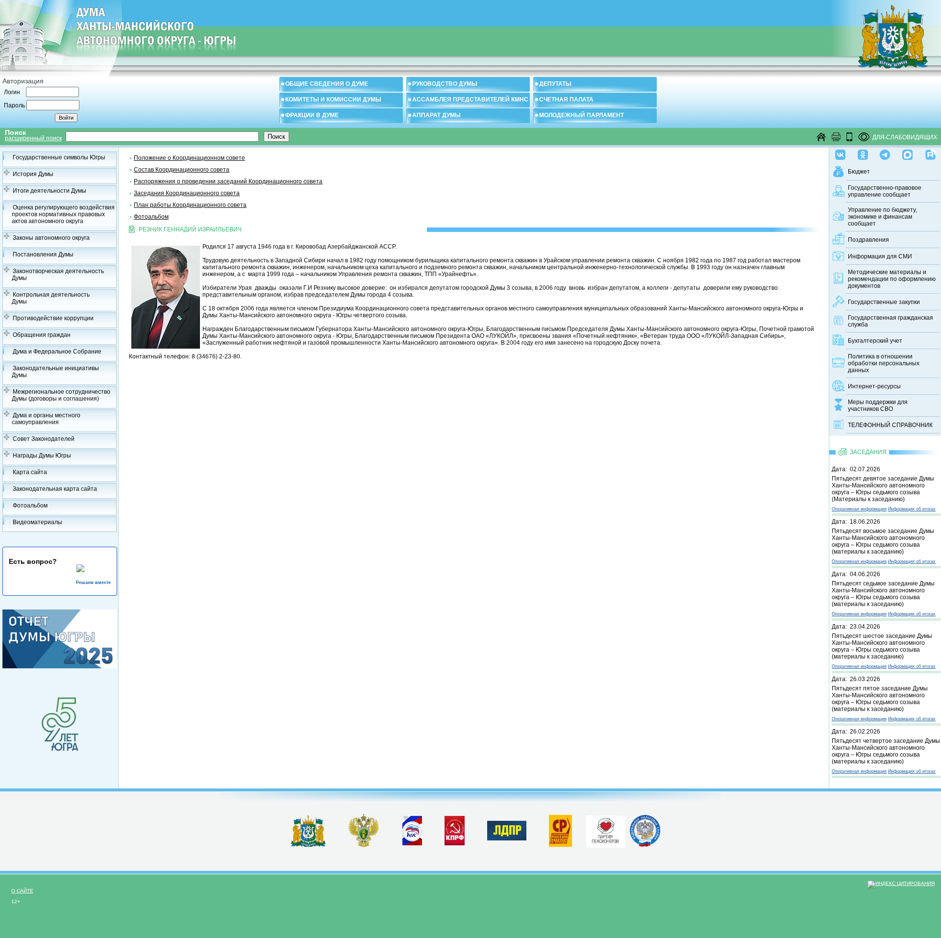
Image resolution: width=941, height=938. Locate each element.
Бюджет (859, 171)
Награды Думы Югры (42, 455)
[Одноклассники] (863, 152)
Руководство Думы (444, 83)
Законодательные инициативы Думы (55, 372)
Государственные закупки (884, 302)
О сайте (22, 890)
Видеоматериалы (37, 522)
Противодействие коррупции (53, 318)
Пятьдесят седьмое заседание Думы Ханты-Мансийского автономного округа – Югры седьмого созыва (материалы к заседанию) (883, 594)
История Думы (33, 174)
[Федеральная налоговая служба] (645, 844)
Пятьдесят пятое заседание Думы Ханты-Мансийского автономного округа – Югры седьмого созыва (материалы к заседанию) (880, 698)
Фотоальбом (30, 505)
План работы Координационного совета (190, 205)
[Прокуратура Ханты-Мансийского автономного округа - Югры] (364, 845)
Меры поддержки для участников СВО (878, 405)
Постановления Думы (43, 254)
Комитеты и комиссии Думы (333, 99)
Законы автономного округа (51, 237)
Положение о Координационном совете (189, 157)
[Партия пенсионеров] (605, 829)
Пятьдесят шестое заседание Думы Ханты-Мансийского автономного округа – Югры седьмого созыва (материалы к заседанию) (882, 646)
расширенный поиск (33, 138)
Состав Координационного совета (181, 169)
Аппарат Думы (436, 115)
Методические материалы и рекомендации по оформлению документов (892, 279)
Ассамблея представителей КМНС (470, 99)
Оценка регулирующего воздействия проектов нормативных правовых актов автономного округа (63, 214)
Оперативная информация (859, 509)
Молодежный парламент (581, 115)
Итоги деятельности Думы (49, 190)
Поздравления (868, 239)
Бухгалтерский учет (875, 340)
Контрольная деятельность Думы (51, 298)
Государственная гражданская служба (890, 321)
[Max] (907, 152)
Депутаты (555, 83)
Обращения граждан (42, 334)
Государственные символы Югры (59, 157)
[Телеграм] (885, 152)
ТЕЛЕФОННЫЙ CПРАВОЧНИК (890, 425)
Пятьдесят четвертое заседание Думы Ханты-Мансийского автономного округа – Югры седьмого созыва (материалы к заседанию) (886, 751)
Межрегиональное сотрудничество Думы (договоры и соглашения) (61, 395)
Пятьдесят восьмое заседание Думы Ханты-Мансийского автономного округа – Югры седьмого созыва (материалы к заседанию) (883, 541)
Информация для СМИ (880, 256)
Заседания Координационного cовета (187, 193)
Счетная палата (566, 99)
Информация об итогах (912, 509)
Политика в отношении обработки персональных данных (883, 363)
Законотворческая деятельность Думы (58, 274)
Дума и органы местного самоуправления (46, 419)
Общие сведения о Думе (326, 83)
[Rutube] (930, 152)
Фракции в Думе (312, 115)
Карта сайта (30, 472)
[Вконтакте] (840, 152)
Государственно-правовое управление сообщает (884, 191)
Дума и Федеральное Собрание (57, 351)
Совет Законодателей (43, 438)
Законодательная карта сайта (55, 488)
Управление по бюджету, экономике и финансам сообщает (882, 216)
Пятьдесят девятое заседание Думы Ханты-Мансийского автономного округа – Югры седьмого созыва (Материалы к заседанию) (883, 489)
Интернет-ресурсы (874, 386)
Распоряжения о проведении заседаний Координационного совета (228, 181)
